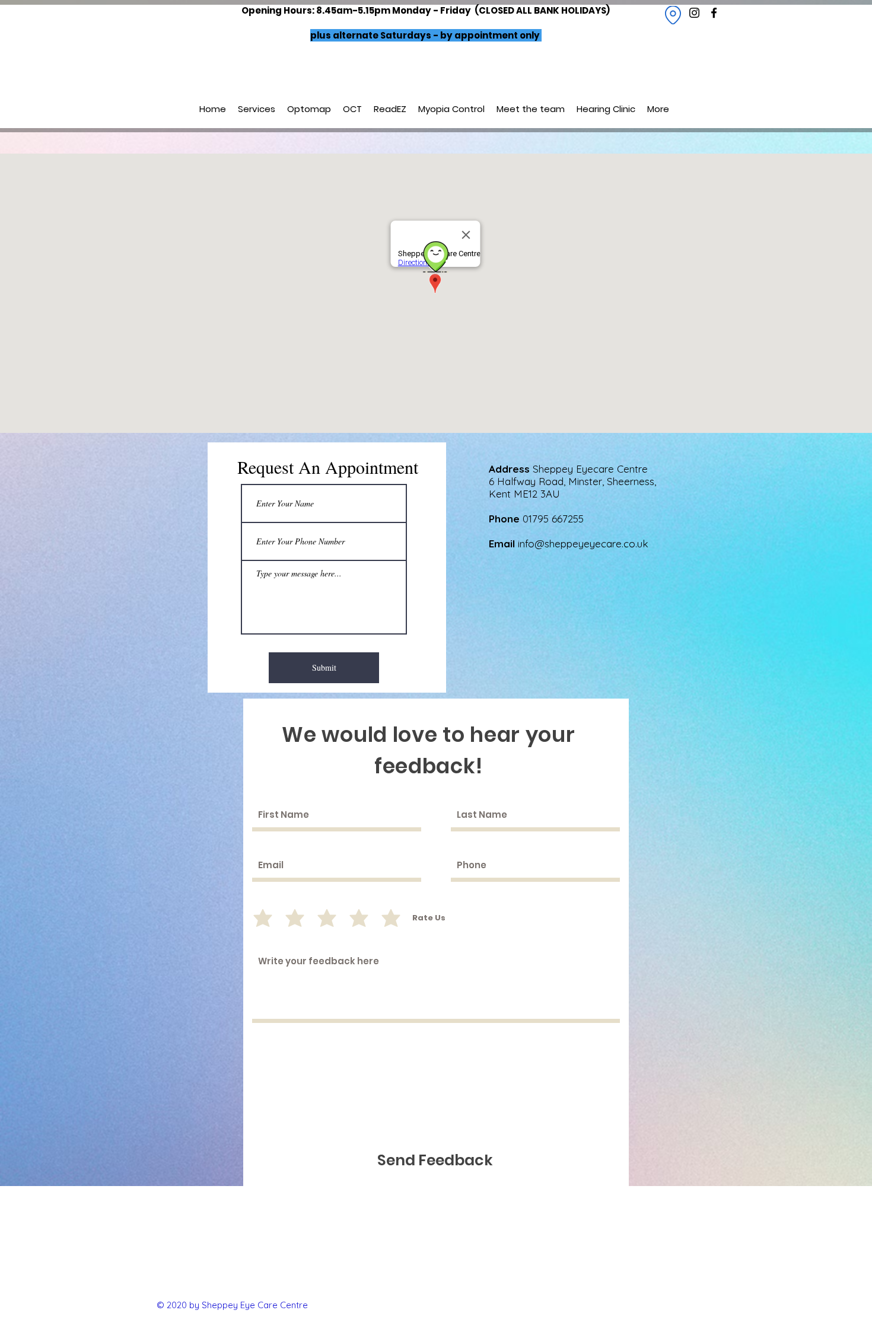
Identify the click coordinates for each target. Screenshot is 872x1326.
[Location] (673, 15)
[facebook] (714, 13)
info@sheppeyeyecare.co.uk (583, 543)
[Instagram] (694, 13)
